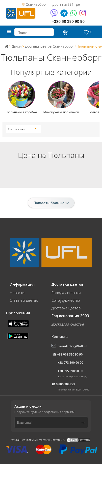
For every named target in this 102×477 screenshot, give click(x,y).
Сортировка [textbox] (16, 129)
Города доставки (66, 292)
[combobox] (22, 129)
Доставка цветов (65, 307)
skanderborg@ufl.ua (72, 346)
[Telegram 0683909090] (64, 15)
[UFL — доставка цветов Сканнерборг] (20, 12)
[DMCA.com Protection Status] (78, 440)
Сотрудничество (65, 300)
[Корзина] (65, 32)
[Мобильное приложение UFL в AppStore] (18, 323)
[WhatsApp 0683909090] (73, 15)
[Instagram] (82, 15)
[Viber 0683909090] (54, 15)
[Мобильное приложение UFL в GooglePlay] (18, 335)
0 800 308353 (65, 384)
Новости (17, 292)
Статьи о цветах (24, 300)
